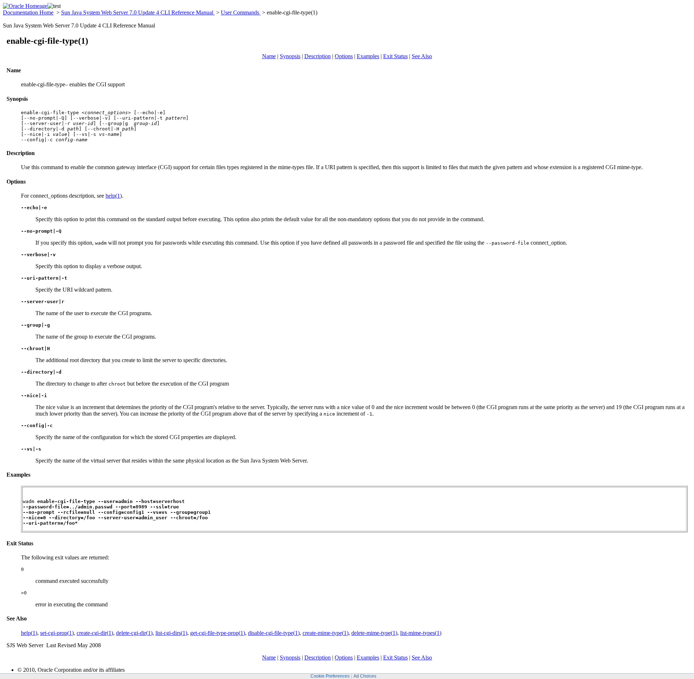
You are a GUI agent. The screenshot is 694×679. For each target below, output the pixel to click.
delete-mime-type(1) (374, 633)
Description (317, 56)
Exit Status (395, 56)
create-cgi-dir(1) (95, 633)
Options (344, 56)
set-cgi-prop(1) (57, 633)
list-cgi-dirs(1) (171, 633)
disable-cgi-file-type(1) (274, 633)
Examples (368, 56)
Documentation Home (28, 12)
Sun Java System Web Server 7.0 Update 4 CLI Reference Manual (138, 12)
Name (269, 56)
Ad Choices (365, 676)
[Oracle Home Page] (25, 6)
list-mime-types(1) (420, 633)
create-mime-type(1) (325, 633)
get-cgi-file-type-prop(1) (217, 633)
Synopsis (290, 56)
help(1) (114, 196)
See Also (422, 56)
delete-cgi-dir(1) (134, 633)
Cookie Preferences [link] (330, 676)
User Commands (241, 12)
